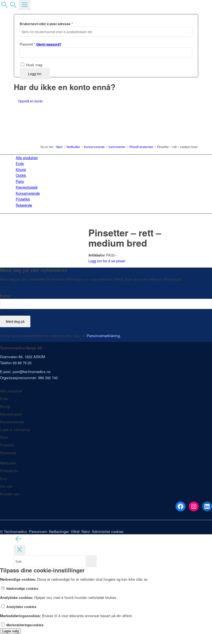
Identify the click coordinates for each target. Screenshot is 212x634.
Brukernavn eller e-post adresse (46, 23)
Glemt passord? (48, 44)
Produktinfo (9, 470)
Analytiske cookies (21, 606)
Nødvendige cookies (22, 588)
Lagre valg (10, 631)
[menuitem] (107, 157)
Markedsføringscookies (25, 625)
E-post (6, 296)
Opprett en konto (30, 101)
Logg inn (34, 73)
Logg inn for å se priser (106, 260)
